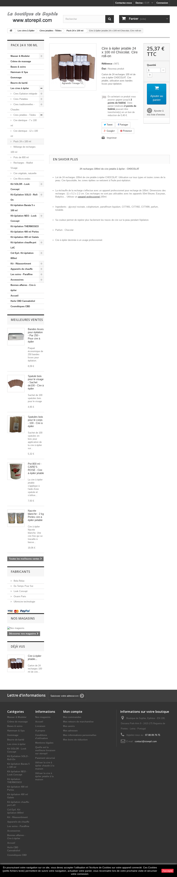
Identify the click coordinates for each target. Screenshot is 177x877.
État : (104, 68)
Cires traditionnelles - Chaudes (23, 107)
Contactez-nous (123, 3)
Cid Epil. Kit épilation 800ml (22, 256)
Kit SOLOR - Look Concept (20, 187)
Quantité (151, 65)
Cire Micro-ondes (21, 178)
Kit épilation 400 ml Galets (25, 237)
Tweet (109, 124)
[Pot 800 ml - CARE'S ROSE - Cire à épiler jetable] (16, 471)
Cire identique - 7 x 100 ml (24, 123)
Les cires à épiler (20, 88)
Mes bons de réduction (75, 739)
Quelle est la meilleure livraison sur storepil (45, 750)
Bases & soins (18, 66)
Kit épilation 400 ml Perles (25, 231)
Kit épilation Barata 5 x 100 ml (23, 208)
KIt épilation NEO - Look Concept (23, 218)
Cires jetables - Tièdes (24, 115)
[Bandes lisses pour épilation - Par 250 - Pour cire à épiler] (16, 336)
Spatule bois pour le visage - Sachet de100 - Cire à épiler (36, 382)
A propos (40, 730)
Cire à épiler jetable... (34, 657)
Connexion (162, 3)
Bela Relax (19, 581)
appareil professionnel (89, 196)
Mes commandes (72, 717)
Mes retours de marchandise (78, 721)
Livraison (40, 726)
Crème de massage (21, 61)
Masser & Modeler (20, 56)
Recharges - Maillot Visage (22, 165)
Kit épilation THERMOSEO (25, 226)
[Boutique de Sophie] (32, 16)
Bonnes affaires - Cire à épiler (23, 288)
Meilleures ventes (27, 320)
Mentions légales (44, 743)
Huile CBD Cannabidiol (23, 301)
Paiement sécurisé (45, 758)
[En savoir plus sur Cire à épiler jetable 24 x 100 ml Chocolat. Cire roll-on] (16, 663)
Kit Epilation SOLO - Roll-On (24, 197)
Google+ (110, 131)
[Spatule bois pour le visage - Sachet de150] (16, 383)
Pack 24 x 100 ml (22, 141)
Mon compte (72, 711)
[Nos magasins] (25, 628)
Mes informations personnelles (79, 735)
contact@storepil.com (146, 741)
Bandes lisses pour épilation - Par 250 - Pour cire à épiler (36, 335)
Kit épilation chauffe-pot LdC (23, 245)
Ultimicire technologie (24, 601)
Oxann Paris (19, 596)
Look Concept (20, 591)
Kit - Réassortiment (21, 263)
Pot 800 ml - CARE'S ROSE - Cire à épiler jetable (36, 468)
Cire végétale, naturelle (24, 173)
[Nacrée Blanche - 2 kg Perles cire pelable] (16, 518)
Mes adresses (70, 730)
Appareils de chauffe (21, 269)
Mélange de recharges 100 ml (23, 149)
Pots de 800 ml (21, 157)
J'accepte (167, 870)
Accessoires (17, 279)
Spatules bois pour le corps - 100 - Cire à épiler (35, 421)
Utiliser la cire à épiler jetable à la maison (44, 776)
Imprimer (112, 138)
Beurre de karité (19, 83)
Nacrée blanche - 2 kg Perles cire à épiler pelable (36, 515)
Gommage (16, 77)
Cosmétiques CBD (20, 306)
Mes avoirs (69, 726)
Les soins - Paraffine (21, 274)
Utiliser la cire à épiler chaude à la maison (44, 765)
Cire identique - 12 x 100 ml (24, 133)
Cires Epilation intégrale (25, 93)
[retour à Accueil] (11, 31)
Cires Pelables (20, 99)
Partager (123, 124)
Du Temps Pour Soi (23, 586)
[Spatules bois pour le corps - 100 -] (16, 424)
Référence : (108, 63)
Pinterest (127, 131)
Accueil (14, 295)
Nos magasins (23, 618)
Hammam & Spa (19, 72)
